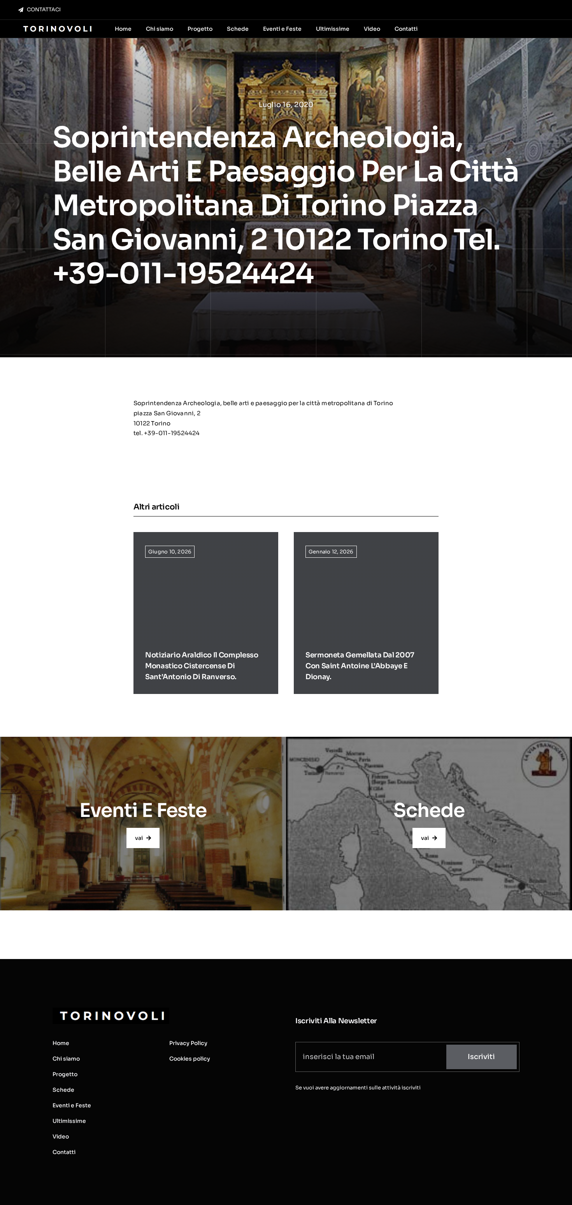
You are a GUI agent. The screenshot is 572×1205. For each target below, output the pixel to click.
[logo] (56, 26)
